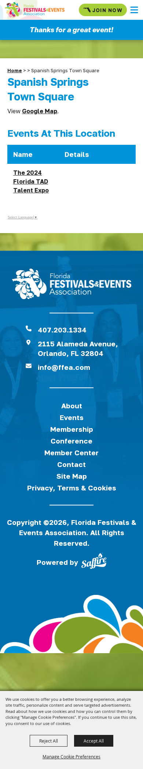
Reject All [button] (48, 741)
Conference (71, 441)
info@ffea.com (64, 367)
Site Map (71, 476)
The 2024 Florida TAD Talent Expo (31, 181)
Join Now (107, 10)
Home (14, 70)
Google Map (39, 111)
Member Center (71, 452)
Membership (71, 429)
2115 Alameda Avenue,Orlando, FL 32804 (78, 348)
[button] (134, 10)
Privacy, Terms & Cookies (71, 487)
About (71, 405)
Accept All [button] (94, 741)
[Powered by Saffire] (93, 562)
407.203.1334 (62, 329)
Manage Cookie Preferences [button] (71, 756)
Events (72, 417)
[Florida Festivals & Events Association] (34, 10)
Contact (71, 464)
